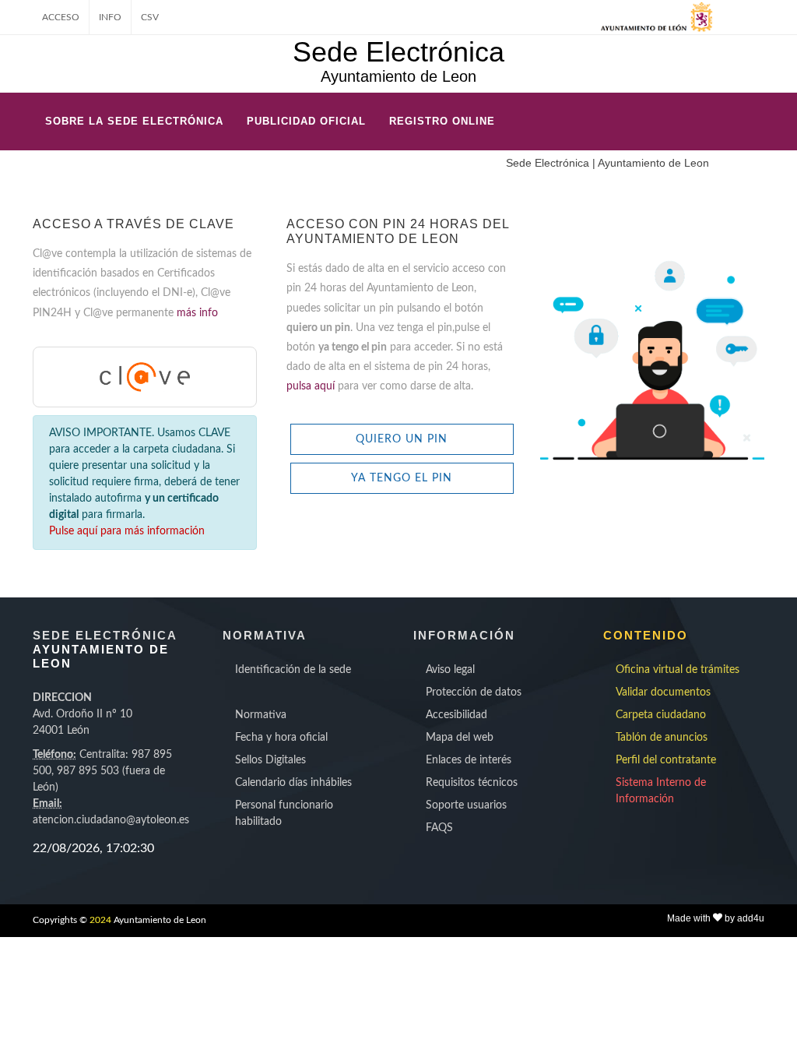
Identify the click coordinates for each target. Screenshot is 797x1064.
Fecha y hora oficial (281, 737)
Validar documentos (663, 692)
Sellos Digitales (270, 760)
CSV (150, 17)
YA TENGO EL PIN (401, 478)
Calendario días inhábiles (293, 782)
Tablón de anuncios (661, 737)
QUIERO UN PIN (402, 439)
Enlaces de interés (468, 760)
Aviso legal (450, 669)
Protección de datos (473, 692)
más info (197, 313)
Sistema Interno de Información (661, 791)
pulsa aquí (312, 386)
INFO (110, 17)
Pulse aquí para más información (127, 531)
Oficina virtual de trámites (677, 669)
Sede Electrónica (398, 52)
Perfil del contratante (666, 760)
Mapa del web (459, 737)
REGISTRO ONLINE (442, 121)
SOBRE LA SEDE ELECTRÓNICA (134, 121)
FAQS (439, 828)
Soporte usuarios (466, 805)
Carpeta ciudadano (661, 715)
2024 (100, 920)
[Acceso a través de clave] (145, 376)
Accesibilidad (456, 715)
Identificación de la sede (293, 669)
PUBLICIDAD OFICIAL (306, 121)
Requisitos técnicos (472, 782)
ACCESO (60, 17)
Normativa (260, 715)
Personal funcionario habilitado (284, 813)
